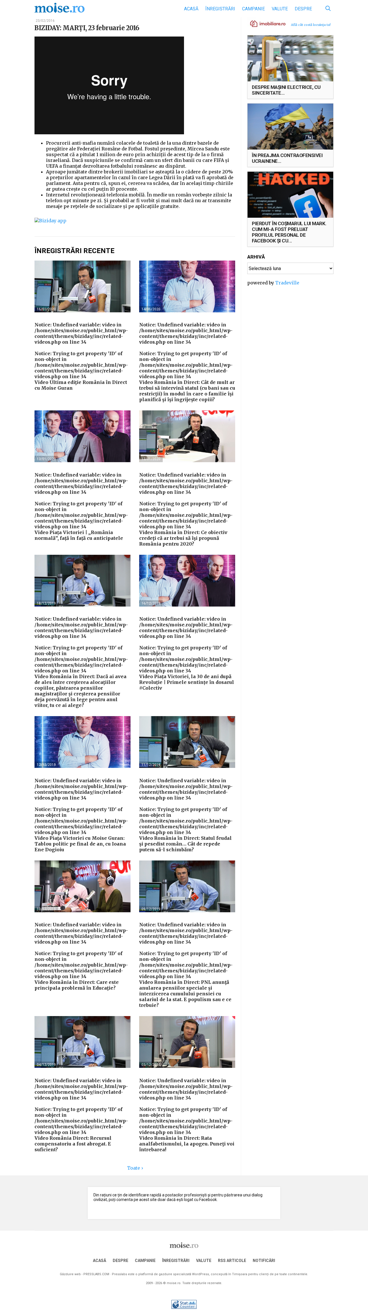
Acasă (191, 9)
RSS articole (232, 1260)
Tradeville (287, 283)
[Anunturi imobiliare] (264, 23)
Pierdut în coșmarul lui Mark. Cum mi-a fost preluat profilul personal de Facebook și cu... (289, 232)
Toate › (135, 1168)
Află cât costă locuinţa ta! (311, 25)
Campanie (253, 9)
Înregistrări (220, 9)
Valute (280, 9)
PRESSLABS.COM (96, 1274)
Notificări (264, 1260)
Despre (303, 9)
